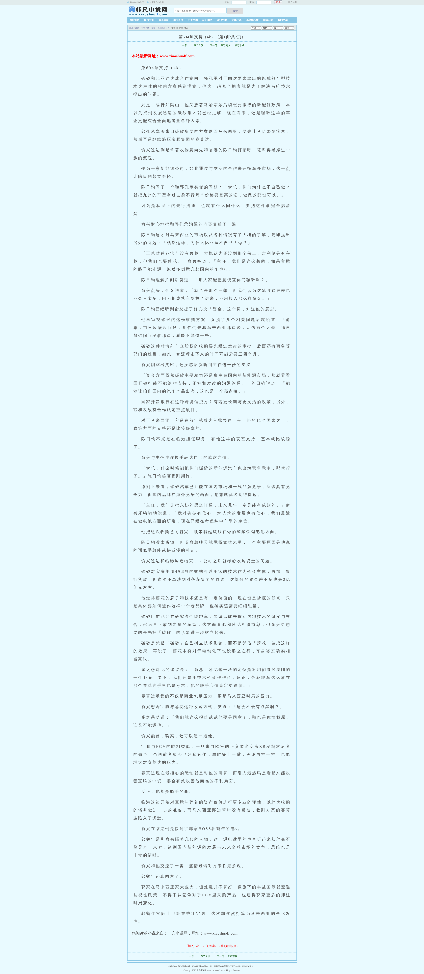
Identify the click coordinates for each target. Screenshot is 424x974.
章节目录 (198, 45)
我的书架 (283, 20)
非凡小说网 (148, 10)
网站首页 (134, 20)
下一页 (213, 45)
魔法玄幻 (149, 20)
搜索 (235, 10)
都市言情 (178, 20)
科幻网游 (207, 20)
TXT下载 (232, 956)
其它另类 (222, 20)
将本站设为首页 (137, 2)
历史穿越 (193, 20)
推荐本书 (239, 45)
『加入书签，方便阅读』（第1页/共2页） (212, 946)
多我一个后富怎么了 (160, 28)
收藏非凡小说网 (157, 2)
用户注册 (292, 2)
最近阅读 (225, 45)
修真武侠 (164, 20)
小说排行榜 (252, 20)
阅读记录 (268, 20)
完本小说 (236, 20)
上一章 (183, 45)
